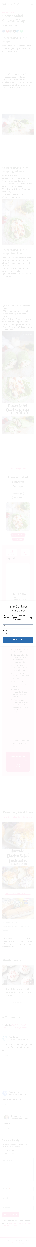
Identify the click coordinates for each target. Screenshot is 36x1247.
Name (5, 623)
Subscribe (18, 639)
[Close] (34, 604)
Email (6, 631)
